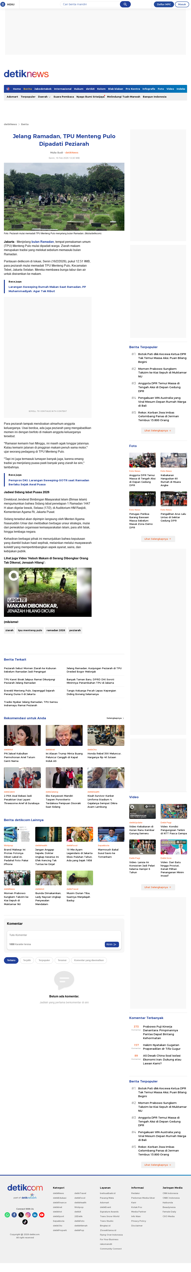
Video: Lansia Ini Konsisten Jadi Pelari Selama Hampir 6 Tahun (142, 867)
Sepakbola (58, 1221)
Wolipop (79, 1207)
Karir (133, 1202)
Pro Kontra (133, 88)
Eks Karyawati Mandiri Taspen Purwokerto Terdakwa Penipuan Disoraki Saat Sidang (63, 801)
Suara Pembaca (64, 96)
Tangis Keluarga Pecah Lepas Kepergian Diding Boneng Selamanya (91, 692)
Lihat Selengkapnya (156, 430)
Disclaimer (137, 1225)
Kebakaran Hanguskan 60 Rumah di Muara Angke (171, 480)
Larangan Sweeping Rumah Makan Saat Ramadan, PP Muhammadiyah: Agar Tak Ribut (47, 289)
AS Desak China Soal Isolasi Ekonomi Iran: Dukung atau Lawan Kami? (162, 1059)
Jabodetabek (42, 88)
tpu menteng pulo (30, 630)
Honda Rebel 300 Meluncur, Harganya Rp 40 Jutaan (104, 755)
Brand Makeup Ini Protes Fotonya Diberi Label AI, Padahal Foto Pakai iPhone (16, 857)
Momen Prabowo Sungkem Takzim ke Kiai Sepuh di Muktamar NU (16, 899)
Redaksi (135, 1193)
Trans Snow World (109, 1216)
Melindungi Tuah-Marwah (123, 96)
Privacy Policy (138, 1221)
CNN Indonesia (170, 1193)
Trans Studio (106, 1221)
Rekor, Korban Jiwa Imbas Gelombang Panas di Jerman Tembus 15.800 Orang (158, 416)
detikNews (10, 124)
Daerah (43, 96)
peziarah (75, 630)
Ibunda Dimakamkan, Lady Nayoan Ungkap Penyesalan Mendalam (48, 899)
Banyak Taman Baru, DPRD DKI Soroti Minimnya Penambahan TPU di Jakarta (90, 681)
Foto (161, 88)
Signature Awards (109, 1211)
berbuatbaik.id (107, 1193)
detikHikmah (80, 1225)
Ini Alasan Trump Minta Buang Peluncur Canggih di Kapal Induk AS (64, 757)
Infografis (149, 88)
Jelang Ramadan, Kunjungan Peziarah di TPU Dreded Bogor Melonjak (94, 670)
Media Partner (138, 1211)
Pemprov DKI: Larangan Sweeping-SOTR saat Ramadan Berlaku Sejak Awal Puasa (49, 482)
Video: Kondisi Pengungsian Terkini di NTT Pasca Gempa (174, 830)
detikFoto (79, 1221)
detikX (90, 88)
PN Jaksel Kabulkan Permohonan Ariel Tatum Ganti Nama (19, 757)
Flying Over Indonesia (111, 1234)
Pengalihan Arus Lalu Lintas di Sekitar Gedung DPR (173, 517)
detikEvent (105, 1207)
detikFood (79, 1198)
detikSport (58, 1216)
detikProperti (60, 1230)
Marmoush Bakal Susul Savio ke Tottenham (108, 853)
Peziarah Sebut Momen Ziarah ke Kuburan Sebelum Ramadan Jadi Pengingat (30, 670)
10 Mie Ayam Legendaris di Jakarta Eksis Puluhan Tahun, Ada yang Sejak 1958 (80, 855)
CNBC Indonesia (171, 1198)
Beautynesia (169, 1207)
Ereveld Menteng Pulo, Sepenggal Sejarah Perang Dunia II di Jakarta (29, 692)
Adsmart (12, 96)
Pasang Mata (107, 1198)
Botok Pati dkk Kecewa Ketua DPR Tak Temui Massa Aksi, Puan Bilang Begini (162, 358)
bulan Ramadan (43, 241)
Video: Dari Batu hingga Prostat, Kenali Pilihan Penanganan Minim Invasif (172, 869)
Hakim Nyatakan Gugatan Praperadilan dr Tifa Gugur (162, 1047)
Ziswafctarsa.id (108, 1230)
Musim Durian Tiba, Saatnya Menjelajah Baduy (78, 897)
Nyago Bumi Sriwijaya (90, 96)
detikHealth (80, 1202)
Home (17, 88)
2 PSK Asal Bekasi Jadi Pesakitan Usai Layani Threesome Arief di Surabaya (21, 799)
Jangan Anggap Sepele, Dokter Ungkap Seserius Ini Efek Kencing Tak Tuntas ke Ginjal (47, 857)
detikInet (57, 1207)
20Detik (78, 1216)
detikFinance (59, 1202)
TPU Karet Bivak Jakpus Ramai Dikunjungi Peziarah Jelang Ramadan (29, 681)
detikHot (57, 1211)
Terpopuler (28, 96)
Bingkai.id (105, 1225)
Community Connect (111, 1248)
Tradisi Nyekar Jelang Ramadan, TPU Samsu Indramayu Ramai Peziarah (31, 703)
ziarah (9, 630)
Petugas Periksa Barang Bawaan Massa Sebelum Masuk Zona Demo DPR (141, 520)
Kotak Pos (136, 1207)
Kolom (101, 88)
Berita (28, 88)
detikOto (57, 1225)
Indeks (181, 88)
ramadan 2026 (56, 630)
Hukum (78, 88)
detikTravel (80, 1193)
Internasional (62, 88)
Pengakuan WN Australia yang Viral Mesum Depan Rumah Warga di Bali (162, 401)
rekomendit (106, 1244)
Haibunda (168, 1202)
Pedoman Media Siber (143, 1198)
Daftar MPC (164, 4)
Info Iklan (136, 1216)
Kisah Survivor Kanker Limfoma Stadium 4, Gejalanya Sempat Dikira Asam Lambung (102, 801)
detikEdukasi (59, 1198)
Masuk (182, 4)
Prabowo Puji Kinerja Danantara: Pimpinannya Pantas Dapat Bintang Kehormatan (160, 1032)
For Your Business (109, 1239)
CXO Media (169, 1216)
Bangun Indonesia (154, 96)
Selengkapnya (114, 718)
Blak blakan (115, 88)
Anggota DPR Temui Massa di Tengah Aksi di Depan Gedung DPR (159, 387)
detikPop (79, 1230)
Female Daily (169, 1211)
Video (170, 88)
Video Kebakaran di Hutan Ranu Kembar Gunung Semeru (141, 830)
